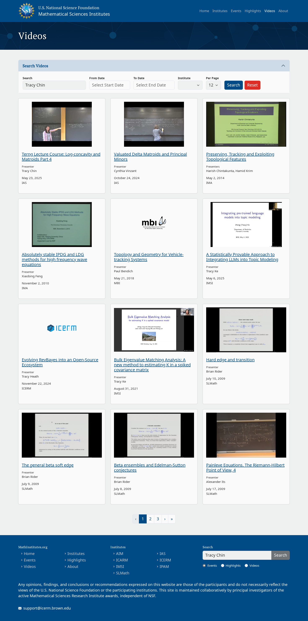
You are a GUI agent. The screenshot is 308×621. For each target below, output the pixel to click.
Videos (269, 11)
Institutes (220, 11)
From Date (97, 78)
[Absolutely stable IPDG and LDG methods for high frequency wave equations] (62, 224)
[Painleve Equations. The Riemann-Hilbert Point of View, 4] (246, 435)
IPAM (164, 566)
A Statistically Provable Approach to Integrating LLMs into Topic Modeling (242, 257)
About (283, 11)
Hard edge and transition (230, 360)
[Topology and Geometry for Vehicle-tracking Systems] (154, 224)
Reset (252, 85)
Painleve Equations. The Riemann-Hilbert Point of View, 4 (245, 467)
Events (236, 11)
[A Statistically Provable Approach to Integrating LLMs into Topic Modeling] (246, 224)
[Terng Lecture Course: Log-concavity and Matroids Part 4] (62, 124)
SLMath (122, 572)
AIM (119, 553)
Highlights (253, 11)
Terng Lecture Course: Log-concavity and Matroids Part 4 (61, 156)
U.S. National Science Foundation (68, 7)
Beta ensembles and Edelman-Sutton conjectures (149, 467)
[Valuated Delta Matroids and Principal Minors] (154, 124)
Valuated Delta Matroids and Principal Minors (150, 156)
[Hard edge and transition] (246, 329)
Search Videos (35, 65)
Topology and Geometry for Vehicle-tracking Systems (149, 257)
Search (27, 78)
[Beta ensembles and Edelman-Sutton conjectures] (154, 435)
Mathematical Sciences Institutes (74, 14)
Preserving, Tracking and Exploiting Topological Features (240, 156)
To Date (138, 78)
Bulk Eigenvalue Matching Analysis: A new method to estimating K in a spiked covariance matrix (152, 365)
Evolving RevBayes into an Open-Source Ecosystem (60, 362)
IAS (163, 553)
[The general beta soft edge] (62, 435)
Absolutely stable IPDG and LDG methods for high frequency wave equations (54, 259)
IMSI (120, 566)
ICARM (122, 559)
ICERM (165, 559)
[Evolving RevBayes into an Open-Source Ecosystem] (62, 329)
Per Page (212, 78)
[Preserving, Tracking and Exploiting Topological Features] (246, 124)
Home (204, 11)
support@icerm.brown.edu (47, 608)
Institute (184, 78)
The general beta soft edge (48, 465)
